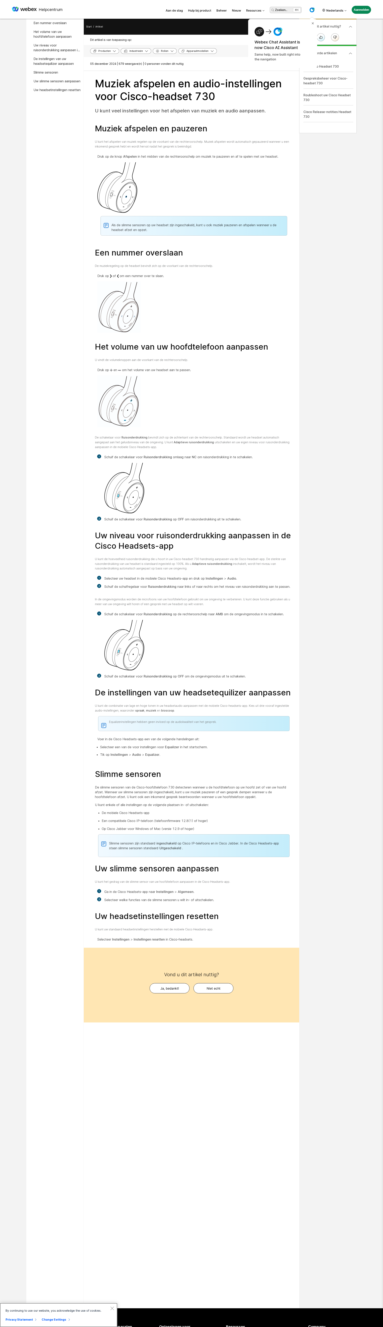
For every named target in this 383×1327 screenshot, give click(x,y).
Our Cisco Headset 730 (321, 66)
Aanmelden (361, 9)
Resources (253, 10)
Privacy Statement (19, 1319)
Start (89, 26)
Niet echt (213, 988)
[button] (312, 10)
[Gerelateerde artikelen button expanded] (350, 53)
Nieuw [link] (236, 10)
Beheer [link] (221, 10)
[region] (58, 1315)
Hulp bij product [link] (199, 10)
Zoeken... (281, 10)
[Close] (112, 1308)
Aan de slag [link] (174, 10)
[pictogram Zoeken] (272, 10)
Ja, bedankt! (169, 988)
